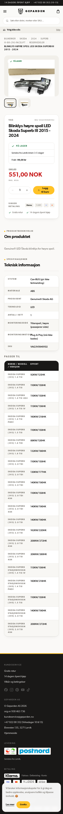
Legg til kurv (45, 190)
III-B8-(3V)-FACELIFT (14, 43)
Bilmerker (10, 39)
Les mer (10, 804)
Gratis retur (10, 671)
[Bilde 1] (10, 103)
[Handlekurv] (58, 11)
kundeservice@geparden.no (19, 717)
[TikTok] (28, 690)
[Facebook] (6, 690)
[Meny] (4, 11)
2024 (34, 39)
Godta (23, 805)
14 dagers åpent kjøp (15, 676)
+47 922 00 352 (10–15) (46, 3)
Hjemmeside (10, 733)
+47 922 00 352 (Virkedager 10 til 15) (23, 722)
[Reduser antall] (12, 190)
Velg (58, 30)
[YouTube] (22, 690)
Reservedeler (36, 43)
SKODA (23, 39)
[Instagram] (11, 690)
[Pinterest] (17, 690)
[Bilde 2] (24, 103)
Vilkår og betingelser (14, 682)
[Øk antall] (27, 190)
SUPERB (44, 39)
